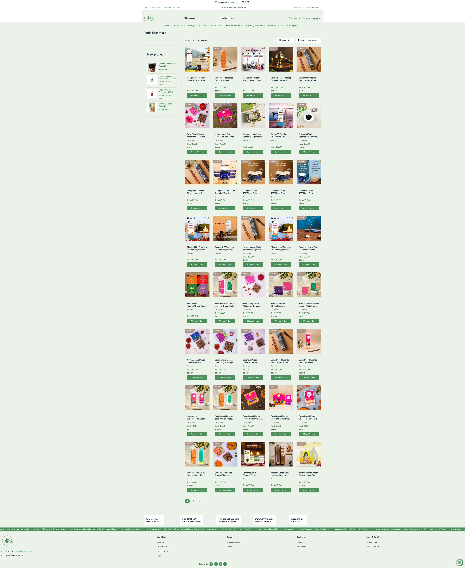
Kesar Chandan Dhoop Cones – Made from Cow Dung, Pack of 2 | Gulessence (308, 476)
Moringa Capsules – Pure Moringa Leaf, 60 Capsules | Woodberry (168, 77)
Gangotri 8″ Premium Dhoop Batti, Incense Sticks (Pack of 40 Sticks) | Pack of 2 (196, 81)
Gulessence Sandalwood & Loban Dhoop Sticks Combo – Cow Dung (197, 420)
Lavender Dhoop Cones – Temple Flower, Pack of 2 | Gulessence (251, 364)
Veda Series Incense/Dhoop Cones (196, 304)
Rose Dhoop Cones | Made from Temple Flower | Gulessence (252, 306)
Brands (299, 542)
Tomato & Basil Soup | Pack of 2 (168, 65)
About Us (146, 7)
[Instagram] (220, 564)
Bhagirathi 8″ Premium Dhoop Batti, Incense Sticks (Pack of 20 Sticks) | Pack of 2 (197, 251)
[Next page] (199, 501)
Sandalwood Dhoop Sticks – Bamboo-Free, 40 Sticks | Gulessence (309, 418)
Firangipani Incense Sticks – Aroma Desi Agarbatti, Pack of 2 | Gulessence (196, 194)
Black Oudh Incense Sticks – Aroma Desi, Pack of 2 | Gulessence (309, 80)
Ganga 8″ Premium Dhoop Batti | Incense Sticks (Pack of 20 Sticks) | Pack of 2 (280, 138)
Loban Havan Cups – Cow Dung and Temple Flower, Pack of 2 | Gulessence (225, 138)
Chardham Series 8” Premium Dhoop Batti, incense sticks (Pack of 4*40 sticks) (252, 81)
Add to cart (198, 95)
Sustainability (301, 546)
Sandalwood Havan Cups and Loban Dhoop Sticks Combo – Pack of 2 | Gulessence (281, 420)
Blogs (179, 7)
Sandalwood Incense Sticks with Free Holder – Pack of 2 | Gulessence (308, 364)
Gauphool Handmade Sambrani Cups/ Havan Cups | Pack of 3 (253, 136)
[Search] (263, 18)
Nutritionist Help (163, 551)
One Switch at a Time (23, 551)
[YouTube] (225, 564)
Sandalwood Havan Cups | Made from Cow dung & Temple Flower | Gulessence (253, 420)
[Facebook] (211, 564)
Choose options (225, 95)
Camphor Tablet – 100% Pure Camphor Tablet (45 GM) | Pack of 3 (280, 194)
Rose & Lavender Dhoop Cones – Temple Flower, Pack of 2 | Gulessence (280, 307)
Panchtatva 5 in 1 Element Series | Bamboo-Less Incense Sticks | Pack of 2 (252, 476)
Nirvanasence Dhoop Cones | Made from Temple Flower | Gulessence (196, 364)
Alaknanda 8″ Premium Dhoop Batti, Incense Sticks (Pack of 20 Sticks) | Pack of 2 (281, 251)
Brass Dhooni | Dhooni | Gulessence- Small (281, 79)
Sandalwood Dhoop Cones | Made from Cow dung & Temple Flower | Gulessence (224, 476)
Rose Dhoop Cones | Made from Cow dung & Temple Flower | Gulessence (196, 138)
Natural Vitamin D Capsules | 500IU (166, 91)
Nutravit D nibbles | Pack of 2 (166, 105)
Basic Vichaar (156, 7)
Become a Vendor (233, 542)
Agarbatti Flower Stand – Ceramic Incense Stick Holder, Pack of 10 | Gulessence (309, 251)
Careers (229, 546)
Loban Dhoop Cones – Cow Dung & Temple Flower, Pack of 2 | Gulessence (224, 364)
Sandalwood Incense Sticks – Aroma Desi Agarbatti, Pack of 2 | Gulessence (280, 364)
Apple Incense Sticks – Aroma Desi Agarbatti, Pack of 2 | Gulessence (253, 249)
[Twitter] (216, 564)
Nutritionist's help (169, 7)
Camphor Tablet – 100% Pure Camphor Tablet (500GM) (252, 193)
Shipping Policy (372, 546)
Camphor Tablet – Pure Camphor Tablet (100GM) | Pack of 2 (225, 193)
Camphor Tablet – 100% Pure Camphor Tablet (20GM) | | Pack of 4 (308, 194)
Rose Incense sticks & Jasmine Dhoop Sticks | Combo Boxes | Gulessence (224, 307)
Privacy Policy (371, 542)
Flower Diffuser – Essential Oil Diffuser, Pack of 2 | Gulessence (309, 136)
